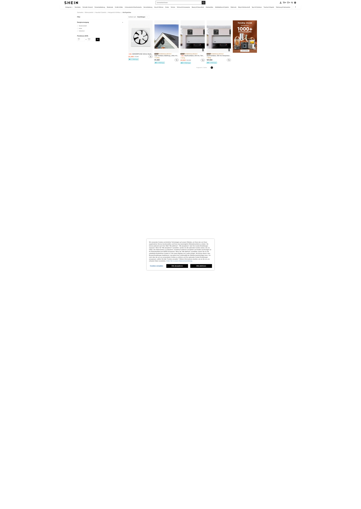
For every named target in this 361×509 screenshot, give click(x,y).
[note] (133, 59)
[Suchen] (203, 2)
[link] (284, 2)
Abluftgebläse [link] (126, 12)
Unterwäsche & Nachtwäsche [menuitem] (133, 7)
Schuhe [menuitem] (173, 7)
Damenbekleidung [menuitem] (100, 7)
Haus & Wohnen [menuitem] (158, 7)
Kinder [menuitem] (167, 7)
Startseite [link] (80, 12)
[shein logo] (71, 2)
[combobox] (138, 17)
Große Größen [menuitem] (119, 7)
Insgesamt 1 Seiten (201, 67)
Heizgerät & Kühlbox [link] (114, 12)
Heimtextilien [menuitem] (209, 7)
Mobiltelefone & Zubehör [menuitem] (222, 7)
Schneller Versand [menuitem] (88, 7)
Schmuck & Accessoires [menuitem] (183, 7)
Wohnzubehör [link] (89, 12)
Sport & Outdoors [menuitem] (257, 7)
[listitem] (140, 42)
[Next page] (214, 67)
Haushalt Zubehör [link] (100, 12)
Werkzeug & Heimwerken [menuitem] (283, 7)
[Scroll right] (295, 7)
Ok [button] (97, 39)
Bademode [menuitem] (110, 7)
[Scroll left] (293, 7)
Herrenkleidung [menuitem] (147, 7)
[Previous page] (209, 67)
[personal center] (280, 3)
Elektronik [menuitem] (233, 7)
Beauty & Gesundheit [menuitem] (198, 7)
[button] (292, 3)
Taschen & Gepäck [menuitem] (269, 7)
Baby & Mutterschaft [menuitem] (244, 7)
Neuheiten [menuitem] (78, 7)
